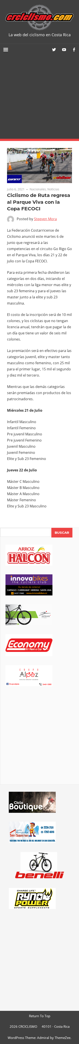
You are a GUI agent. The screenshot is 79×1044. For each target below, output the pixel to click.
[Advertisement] (39, 97)
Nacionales (38, 189)
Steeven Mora (45, 218)
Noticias (53, 189)
